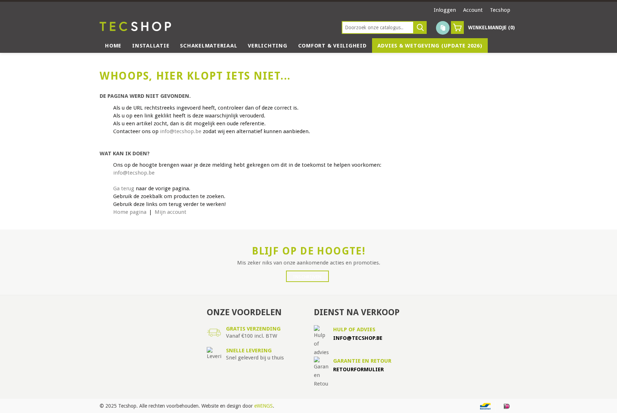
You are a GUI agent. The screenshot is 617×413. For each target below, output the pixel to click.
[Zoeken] (420, 27)
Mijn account (170, 212)
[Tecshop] (135, 26)
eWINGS (263, 406)
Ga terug (123, 188)
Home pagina (129, 212)
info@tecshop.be (180, 131)
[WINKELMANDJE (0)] (457, 27)
